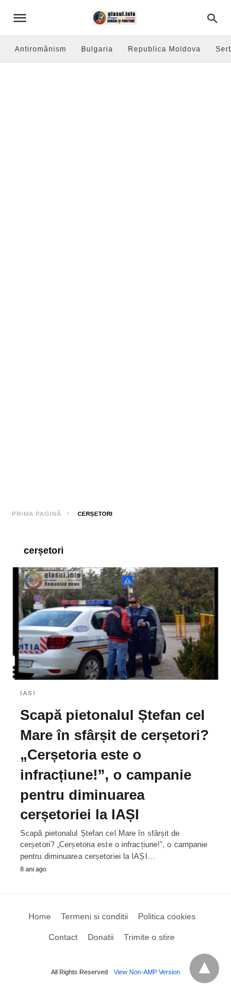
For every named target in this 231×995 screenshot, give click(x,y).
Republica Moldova (164, 49)
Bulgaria (97, 49)
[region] (115, 400)
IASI (28, 693)
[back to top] (204, 968)
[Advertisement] (115, 184)
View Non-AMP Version (147, 971)
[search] (212, 18)
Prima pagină (37, 514)
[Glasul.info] (114, 18)
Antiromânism (40, 49)
